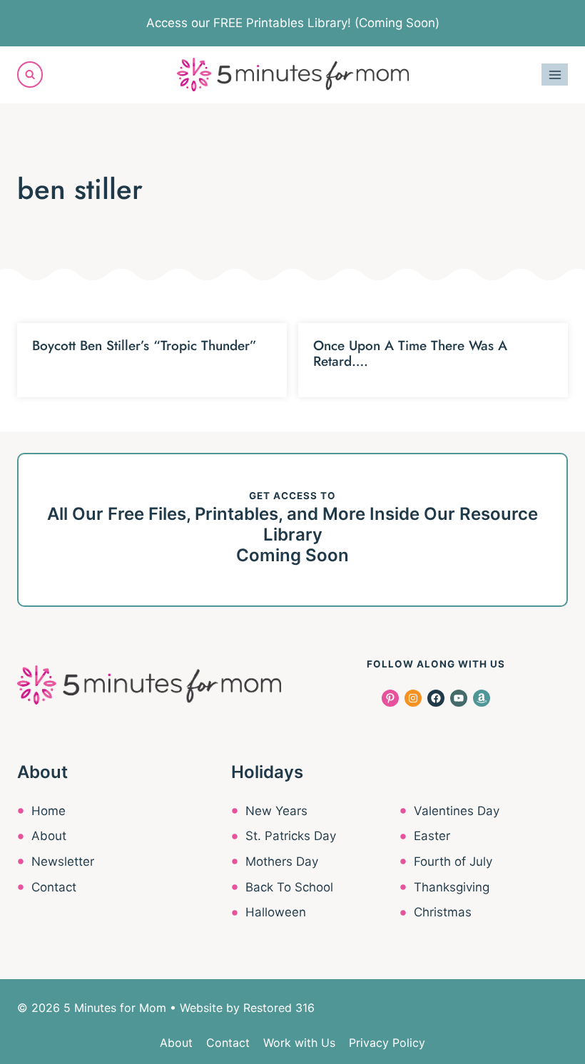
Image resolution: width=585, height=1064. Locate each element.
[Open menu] (554, 74)
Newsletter (62, 861)
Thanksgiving (451, 887)
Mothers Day (281, 861)
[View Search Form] (30, 74)
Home (48, 811)
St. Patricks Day (290, 836)
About (48, 836)
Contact (53, 887)
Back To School (289, 887)
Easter (432, 836)
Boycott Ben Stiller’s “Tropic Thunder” (144, 345)
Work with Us (299, 1042)
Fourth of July (453, 861)
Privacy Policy (387, 1042)
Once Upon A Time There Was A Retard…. (410, 354)
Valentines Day (456, 811)
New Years (276, 811)
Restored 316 (279, 1008)
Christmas (443, 912)
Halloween (275, 912)
